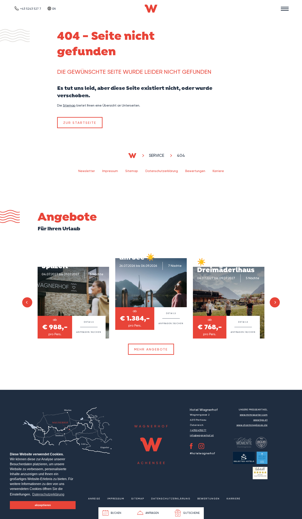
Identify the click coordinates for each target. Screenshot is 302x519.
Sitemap (69, 105)
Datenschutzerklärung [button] (48, 494)
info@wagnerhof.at (202, 435)
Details (89, 322)
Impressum (110, 171)
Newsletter (86, 171)
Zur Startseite (79, 123)
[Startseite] (151, 8)
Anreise (94, 498)
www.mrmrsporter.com (254, 414)
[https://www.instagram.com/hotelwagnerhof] (201, 447)
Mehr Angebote (151, 349)
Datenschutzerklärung (161, 171)
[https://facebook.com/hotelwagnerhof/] (191, 447)
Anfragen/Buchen (88, 332)
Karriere (218, 171)
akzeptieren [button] (43, 505)
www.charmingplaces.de (252, 425)
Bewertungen (195, 171)
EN (54, 8)
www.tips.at (260, 419)
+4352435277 (198, 430)
